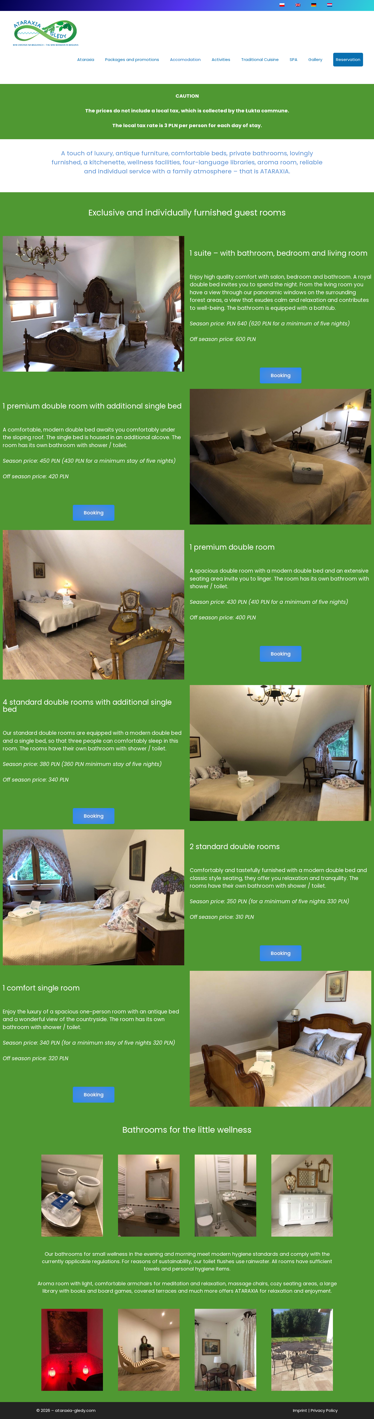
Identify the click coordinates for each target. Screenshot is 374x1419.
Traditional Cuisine (260, 59)
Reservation (348, 59)
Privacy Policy (324, 1410)
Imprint (300, 1410)
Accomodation (185, 59)
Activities (221, 59)
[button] (280, 375)
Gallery (315, 59)
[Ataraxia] (46, 33)
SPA (293, 59)
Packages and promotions (132, 59)
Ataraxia (85, 59)
